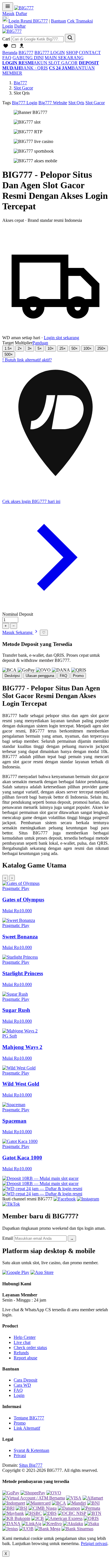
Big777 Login (24, 102)
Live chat (22, 1342)
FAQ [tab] (63, 676)
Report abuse (25, 1357)
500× (9, 354)
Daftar (21, 13)
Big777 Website (52, 102)
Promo (20, 1423)
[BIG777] (24, 7)
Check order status (30, 1347)
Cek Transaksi (80, 21)
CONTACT (90, 52)
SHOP (72, 52)
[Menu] (7, 6)
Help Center (25, 1337)
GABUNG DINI (28, 57)
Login (7, 26)
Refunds (21, 1352)
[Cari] (70, 38)
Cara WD (22, 1385)
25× (62, 348)
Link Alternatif (27, 1428)
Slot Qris (76, 102)
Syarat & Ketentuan (31, 1450)
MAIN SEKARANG (64, 57)
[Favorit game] (5, 47)
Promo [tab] (78, 676)
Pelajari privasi (94, 1543)
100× (87, 348)
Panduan (40, 342)
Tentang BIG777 (29, 1417)
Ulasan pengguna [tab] (40, 676)
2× (20, 348)
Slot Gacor (23, 87)
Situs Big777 (30, 1465)
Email (7, 1238)
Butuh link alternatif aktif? (27, 359)
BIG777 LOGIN (49, 52)
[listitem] (55, 897)
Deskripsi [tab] (12, 676)
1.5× (8, 348)
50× (74, 348)
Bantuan (58, 21)
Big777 (20, 82)
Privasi (20, 1455)
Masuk (8, 13)
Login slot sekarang (61, 337)
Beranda (9, 52)
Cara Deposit (25, 1380)
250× (101, 348)
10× (51, 348)
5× (40, 348)
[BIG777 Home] (12, 31)
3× (30, 348)
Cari (6, 38)
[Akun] (21, 47)
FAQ (6, 57)
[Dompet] (13, 47)
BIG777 (25, 52)
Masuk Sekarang (18, 632)
